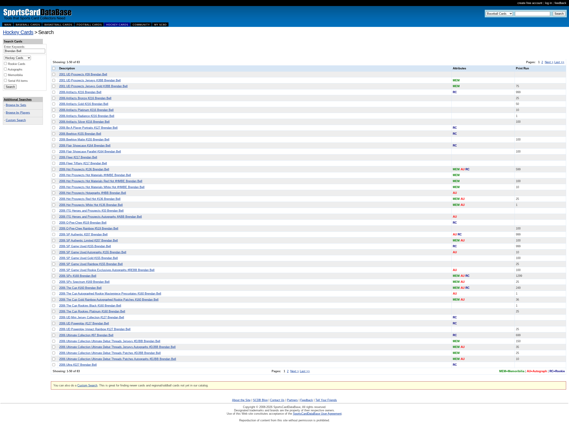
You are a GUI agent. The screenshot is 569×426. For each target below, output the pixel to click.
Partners (292, 400)
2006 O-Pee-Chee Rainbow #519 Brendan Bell (88, 228)
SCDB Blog (260, 400)
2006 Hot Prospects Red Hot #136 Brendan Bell (89, 199)
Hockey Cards (18, 32)
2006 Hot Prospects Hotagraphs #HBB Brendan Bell (92, 193)
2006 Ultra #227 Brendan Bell (78, 364)
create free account (529, 3)
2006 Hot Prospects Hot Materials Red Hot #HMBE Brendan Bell (100, 181)
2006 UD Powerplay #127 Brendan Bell (84, 323)
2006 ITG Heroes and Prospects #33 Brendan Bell (91, 210)
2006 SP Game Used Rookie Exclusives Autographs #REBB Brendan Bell (106, 270)
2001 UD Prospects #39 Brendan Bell (83, 74)
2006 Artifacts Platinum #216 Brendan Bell (86, 110)
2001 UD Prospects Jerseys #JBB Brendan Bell (90, 80)
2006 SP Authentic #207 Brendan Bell (83, 234)
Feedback (306, 400)
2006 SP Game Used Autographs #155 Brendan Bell (92, 252)
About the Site (241, 400)
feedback (560, 3)
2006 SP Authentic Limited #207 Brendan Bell (88, 240)
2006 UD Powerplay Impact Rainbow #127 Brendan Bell (94, 329)
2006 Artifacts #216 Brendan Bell (80, 92)
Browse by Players (18, 112)
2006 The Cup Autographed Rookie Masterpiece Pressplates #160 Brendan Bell (110, 293)
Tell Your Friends (326, 400)
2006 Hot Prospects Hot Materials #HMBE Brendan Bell (95, 175)
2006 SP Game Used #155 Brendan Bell (85, 246)
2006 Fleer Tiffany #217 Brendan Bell (83, 163)
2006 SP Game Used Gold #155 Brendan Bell (88, 258)
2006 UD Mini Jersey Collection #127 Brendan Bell (91, 317)
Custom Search (16, 120)
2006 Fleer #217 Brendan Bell (78, 157)
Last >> (559, 62)
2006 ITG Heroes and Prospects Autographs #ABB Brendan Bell (100, 216)
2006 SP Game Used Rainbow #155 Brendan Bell (91, 264)
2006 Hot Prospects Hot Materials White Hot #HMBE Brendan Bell (101, 187)
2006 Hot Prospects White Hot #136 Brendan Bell (91, 205)
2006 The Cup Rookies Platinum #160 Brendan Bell (92, 311)
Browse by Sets (16, 105)
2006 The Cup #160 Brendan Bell (80, 287)
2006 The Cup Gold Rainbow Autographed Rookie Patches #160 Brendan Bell (108, 299)
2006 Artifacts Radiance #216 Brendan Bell (86, 116)
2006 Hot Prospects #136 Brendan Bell (84, 169)
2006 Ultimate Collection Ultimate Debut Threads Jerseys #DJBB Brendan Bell (109, 341)
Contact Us (277, 400)
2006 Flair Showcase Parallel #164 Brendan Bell (90, 151)
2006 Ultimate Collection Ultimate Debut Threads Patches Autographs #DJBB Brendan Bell (117, 359)
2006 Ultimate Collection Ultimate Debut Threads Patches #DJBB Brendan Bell (110, 353)
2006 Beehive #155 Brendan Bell (80, 133)
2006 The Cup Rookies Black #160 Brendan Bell (90, 305)
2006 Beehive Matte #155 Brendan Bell (84, 139)
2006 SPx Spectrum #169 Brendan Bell (84, 281)
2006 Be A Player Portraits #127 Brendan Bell (88, 127)
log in (548, 3)
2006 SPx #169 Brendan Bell (77, 275)
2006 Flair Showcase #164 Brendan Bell (84, 145)
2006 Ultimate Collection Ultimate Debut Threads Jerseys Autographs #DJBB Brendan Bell (117, 347)
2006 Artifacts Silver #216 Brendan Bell (84, 121)
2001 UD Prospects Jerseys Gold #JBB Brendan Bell (93, 86)
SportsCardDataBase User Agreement (317, 413)
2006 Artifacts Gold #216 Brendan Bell (83, 104)
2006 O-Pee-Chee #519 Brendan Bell (82, 222)
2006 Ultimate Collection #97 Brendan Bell (86, 335)
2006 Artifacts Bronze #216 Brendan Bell (85, 98)
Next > (549, 62)
